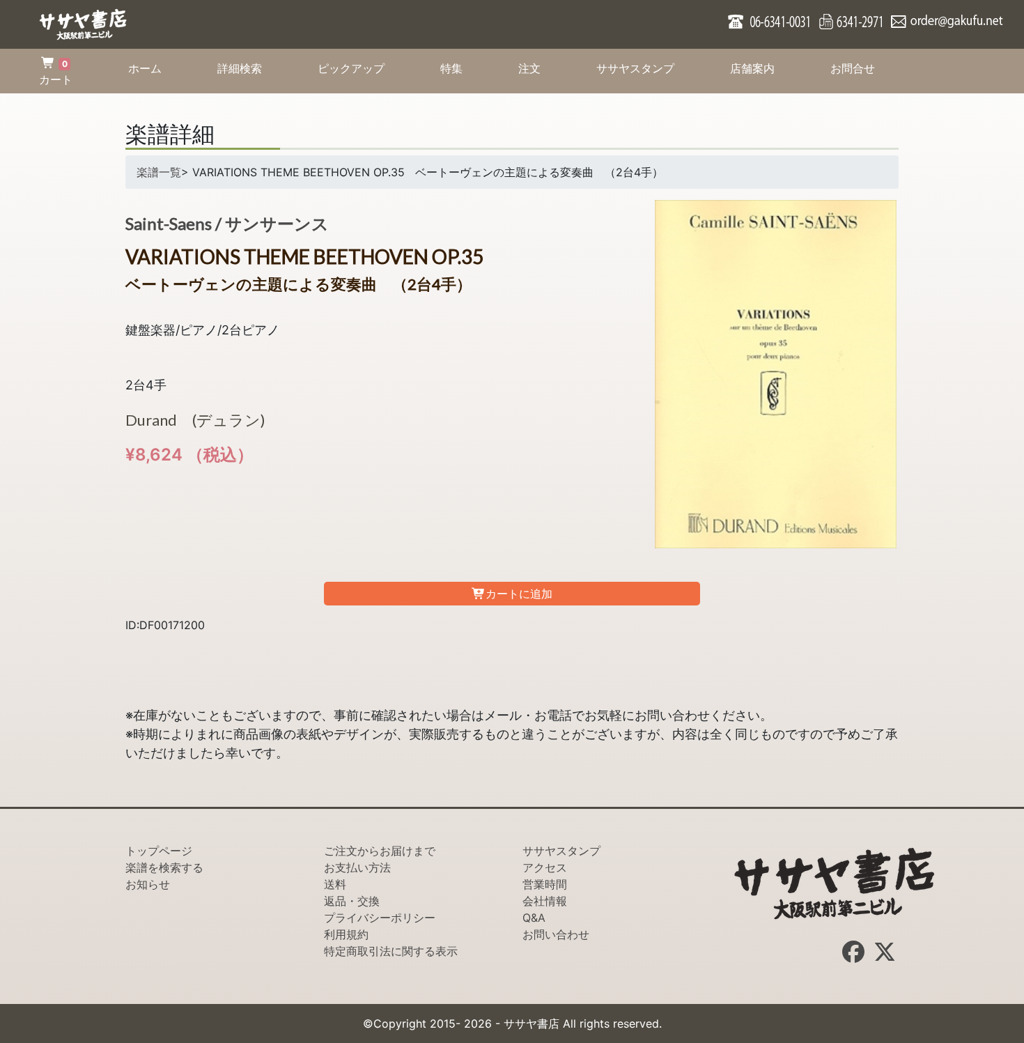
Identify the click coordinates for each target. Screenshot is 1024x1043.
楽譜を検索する (164, 867)
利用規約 (346, 934)
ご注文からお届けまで (379, 851)
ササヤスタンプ (649, 68)
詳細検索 (253, 68)
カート (55, 72)
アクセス (544, 867)
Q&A (533, 918)
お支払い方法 (357, 867)
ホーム (158, 68)
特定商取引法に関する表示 (391, 951)
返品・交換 (352, 901)
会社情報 (544, 901)
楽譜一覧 (159, 172)
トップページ (158, 851)
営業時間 (544, 884)
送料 (335, 884)
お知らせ (147, 884)
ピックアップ (365, 68)
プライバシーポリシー (379, 918)
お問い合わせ (555, 934)
